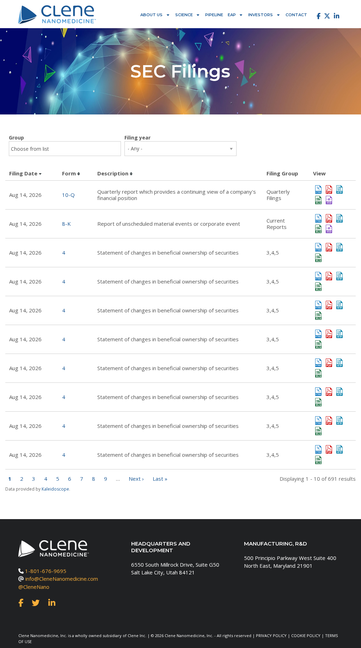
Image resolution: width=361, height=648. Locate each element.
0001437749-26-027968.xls (318, 402)
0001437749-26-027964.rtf (339, 247)
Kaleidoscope (55, 489)
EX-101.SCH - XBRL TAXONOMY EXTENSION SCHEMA (329, 200)
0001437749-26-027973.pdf (329, 362)
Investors (260, 14)
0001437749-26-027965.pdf (329, 276)
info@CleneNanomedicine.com (61, 578)
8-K (66, 223)
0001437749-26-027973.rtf (339, 362)
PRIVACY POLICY (271, 635)
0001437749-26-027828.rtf (339, 189)
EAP (232, 14)
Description (112, 173)
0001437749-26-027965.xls (318, 286)
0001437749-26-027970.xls (318, 431)
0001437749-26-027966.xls (318, 315)
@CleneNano (33, 586)
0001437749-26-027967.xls (318, 344)
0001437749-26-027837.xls (318, 229)
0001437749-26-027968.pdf (329, 391)
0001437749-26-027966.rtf (339, 305)
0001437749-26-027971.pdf (329, 449)
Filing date (23, 173)
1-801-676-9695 (45, 570)
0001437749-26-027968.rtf (339, 391)
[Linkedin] (336, 16)
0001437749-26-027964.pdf (329, 247)
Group (16, 137)
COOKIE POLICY (305, 635)
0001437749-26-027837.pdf (329, 218)
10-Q (68, 194)
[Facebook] (316, 16)
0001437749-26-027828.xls (318, 200)
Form (69, 173)
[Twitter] (327, 16)
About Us (151, 14)
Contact (296, 14)
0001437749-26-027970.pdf (329, 420)
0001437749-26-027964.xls (318, 258)
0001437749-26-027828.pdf (329, 189)
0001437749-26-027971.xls (318, 460)
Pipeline (214, 14)
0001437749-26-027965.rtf (339, 276)
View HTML (318, 189)
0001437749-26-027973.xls (318, 373)
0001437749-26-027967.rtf (339, 334)
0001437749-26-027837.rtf (339, 218)
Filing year (137, 137)
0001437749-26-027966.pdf (329, 305)
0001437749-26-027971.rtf (339, 449)
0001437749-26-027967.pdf (329, 334)
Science (184, 14)
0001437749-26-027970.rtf (339, 420)
